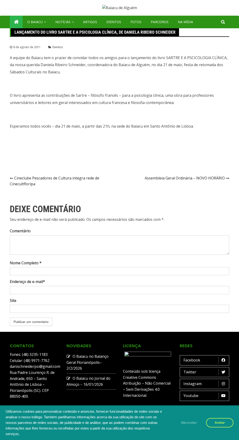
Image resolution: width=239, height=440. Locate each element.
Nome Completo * (26, 262)
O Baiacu (35, 22)
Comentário (20, 230)
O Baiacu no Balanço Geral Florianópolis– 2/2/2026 (88, 362)
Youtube (190, 395)
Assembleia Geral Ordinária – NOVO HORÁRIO (185, 178)
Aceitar (220, 422)
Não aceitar (189, 422)
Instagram (192, 383)
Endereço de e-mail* (27, 281)
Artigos (90, 22)
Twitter (189, 372)
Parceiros (160, 22)
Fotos (135, 22)
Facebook (191, 360)
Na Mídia (185, 22)
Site (13, 300)
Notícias (62, 22)
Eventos (113, 22)
